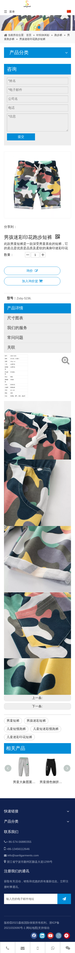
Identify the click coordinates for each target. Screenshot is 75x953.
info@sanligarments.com (23, 855)
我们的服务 (17, 328)
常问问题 (15, 337)
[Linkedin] (42, 935)
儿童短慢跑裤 (16, 729)
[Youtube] (50, 935)
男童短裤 (13, 720)
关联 (11, 347)
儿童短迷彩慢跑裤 (46, 729)
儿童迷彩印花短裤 (19, 737)
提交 (21, 136)
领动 (46, 927)
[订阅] (64, 899)
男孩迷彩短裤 (36, 720)
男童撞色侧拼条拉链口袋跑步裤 (51, 782)
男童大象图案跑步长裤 (24, 782)
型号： (12, 298)
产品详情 (15, 308)
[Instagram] (58, 935)
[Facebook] (34, 935)
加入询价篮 (30, 281)
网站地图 (31, 927)
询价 (29, 270)
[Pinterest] (67, 935)
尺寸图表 (15, 318)
